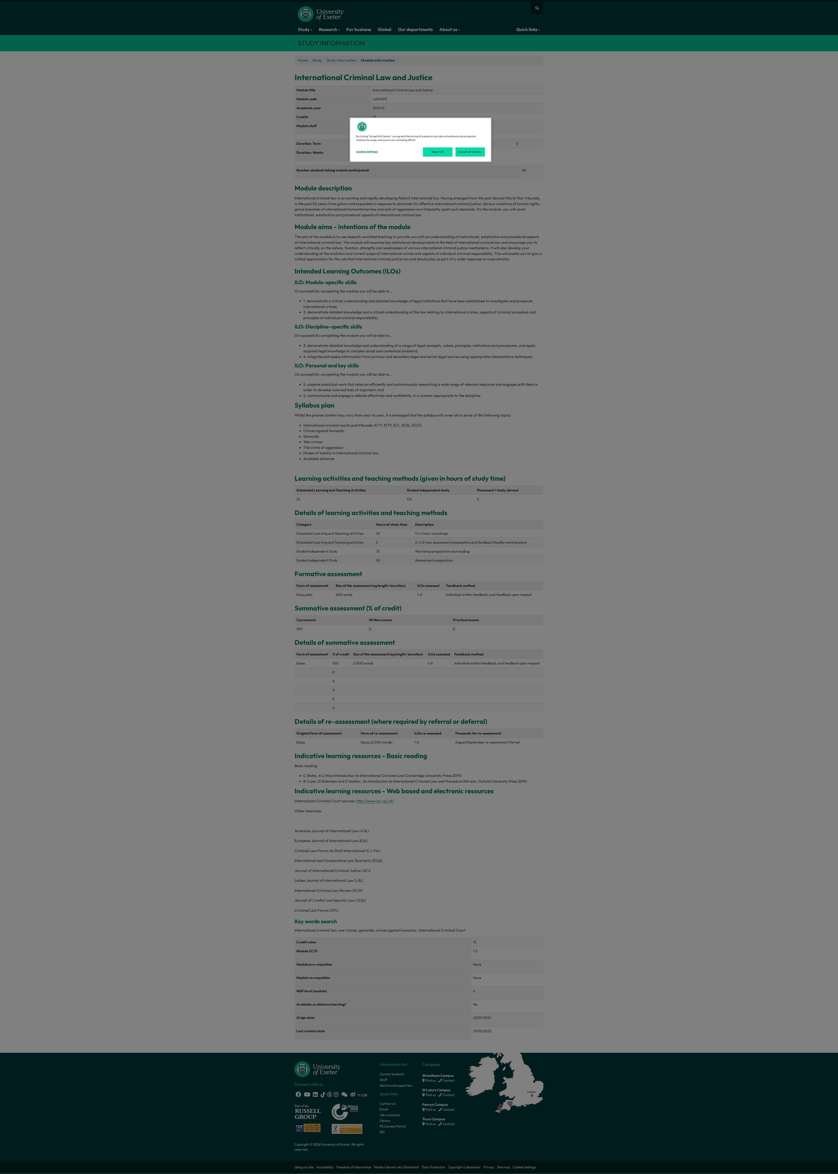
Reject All (438, 151)
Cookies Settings (367, 151)
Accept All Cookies (470, 151)
